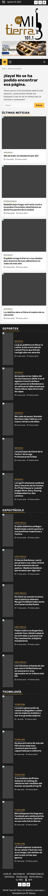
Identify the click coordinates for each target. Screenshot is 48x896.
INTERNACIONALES (10, 201)
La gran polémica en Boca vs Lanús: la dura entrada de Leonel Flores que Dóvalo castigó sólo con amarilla (29, 349)
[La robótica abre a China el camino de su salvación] (24, 289)
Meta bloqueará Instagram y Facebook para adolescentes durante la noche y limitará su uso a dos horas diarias (29, 817)
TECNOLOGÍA (20, 704)
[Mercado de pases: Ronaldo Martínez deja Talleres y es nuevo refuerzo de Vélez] (7, 419)
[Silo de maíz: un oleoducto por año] (24, 132)
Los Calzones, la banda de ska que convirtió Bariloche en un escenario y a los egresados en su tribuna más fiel (29, 671)
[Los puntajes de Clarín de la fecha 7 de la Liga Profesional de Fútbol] (7, 454)
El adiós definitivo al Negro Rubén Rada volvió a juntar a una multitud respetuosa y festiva (29, 530)
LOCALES (7, 874)
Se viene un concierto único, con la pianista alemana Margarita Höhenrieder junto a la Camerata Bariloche (29, 601)
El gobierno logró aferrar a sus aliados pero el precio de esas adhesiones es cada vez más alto (23, 261)
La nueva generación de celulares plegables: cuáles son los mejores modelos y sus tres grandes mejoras (28, 712)
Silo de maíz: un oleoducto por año (21, 156)
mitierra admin (22, 159)
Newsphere (17, 893)
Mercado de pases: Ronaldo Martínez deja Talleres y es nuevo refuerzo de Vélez (28, 419)
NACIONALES (8, 152)
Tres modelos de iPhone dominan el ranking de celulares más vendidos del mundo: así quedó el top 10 (28, 782)
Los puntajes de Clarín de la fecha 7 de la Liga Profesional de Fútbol (29, 454)
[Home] (4, 62)
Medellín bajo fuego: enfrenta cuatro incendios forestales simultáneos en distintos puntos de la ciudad (23, 207)
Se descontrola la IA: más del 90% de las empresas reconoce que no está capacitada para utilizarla (29, 747)
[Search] (44, 62)
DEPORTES (19, 341)
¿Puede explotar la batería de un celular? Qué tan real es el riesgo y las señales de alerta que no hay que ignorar (28, 852)
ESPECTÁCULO (20, 523)
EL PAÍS (19, 880)
